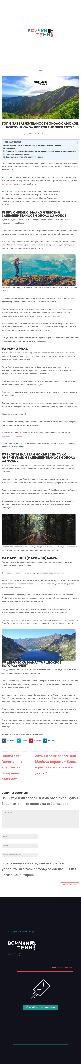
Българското (46, 134)
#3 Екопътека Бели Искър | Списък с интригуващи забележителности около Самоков (39, 151)
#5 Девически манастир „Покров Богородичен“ (23, 157)
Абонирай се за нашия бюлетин (40, 1007)
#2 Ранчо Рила (9, 148)
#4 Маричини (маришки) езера (16, 154)
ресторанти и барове (11, 436)
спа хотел (54, 316)
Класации (55, 134)
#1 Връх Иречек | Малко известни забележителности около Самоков (32, 145)
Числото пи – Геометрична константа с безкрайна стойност (12, 767)
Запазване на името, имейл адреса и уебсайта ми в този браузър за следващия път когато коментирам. (39, 869)
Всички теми (7, 184)
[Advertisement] (40, 53)
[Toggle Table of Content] (74, 142)
